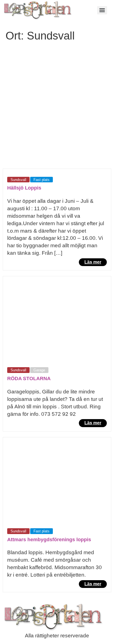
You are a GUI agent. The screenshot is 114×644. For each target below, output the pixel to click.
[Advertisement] (57, 109)
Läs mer (92, 262)
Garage (39, 370)
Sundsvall (18, 180)
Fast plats (41, 180)
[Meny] (102, 10)
